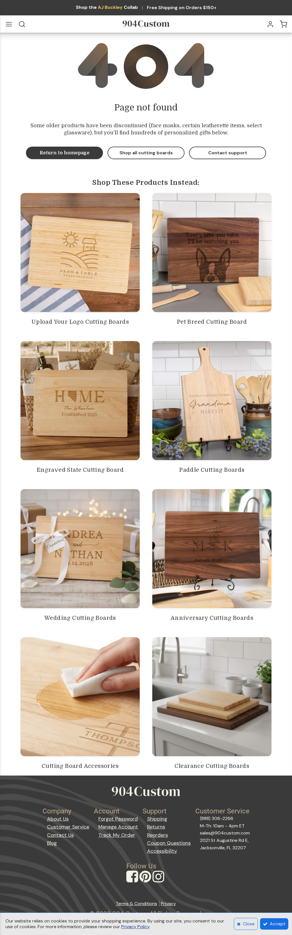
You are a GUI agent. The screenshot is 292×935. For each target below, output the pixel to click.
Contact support (227, 153)
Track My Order (116, 835)
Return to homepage (65, 152)
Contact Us (60, 835)
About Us (58, 819)
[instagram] (159, 882)
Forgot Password (118, 819)
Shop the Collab (107, 7)
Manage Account (118, 827)
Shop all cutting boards (146, 153)
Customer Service (68, 827)
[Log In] (270, 24)
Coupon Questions (169, 843)
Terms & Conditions (136, 904)
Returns (156, 827)
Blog (52, 843)
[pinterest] (146, 882)
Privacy (168, 904)
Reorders (157, 835)
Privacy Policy (135, 927)
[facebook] (132, 882)
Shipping (157, 819)
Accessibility (162, 851)
